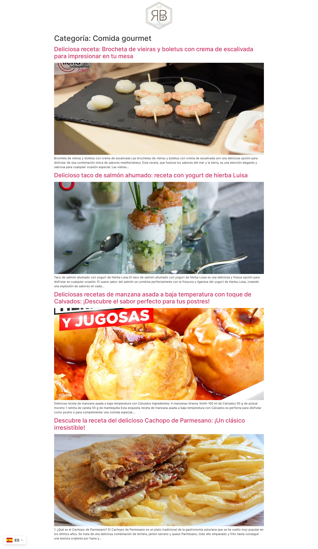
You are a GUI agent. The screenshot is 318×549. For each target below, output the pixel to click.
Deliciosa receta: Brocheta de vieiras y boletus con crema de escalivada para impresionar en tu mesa (153, 52)
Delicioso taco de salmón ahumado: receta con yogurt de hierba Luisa (151, 175)
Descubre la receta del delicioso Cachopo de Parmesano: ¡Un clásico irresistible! (149, 424)
